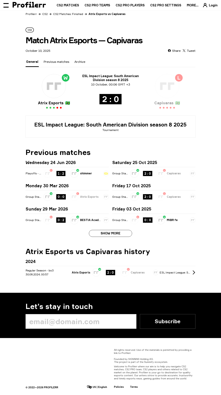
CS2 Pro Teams (97, 5)
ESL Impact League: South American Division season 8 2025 (110, 125)
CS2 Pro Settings (165, 5)
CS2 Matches (68, 5)
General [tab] (32, 62)
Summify (149, 361)
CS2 (45, 14)
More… (193, 5)
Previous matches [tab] (56, 62)
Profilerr (31, 14)
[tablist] (56, 61)
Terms (134, 386)
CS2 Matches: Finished (68, 14)
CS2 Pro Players (130, 5)
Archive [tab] (79, 62)
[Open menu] (6, 5)
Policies (119, 386)
